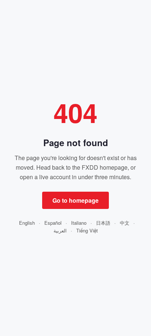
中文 (124, 222)
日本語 (103, 222)
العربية (60, 230)
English (27, 222)
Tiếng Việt (87, 230)
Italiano (78, 222)
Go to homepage (75, 200)
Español (53, 222)
